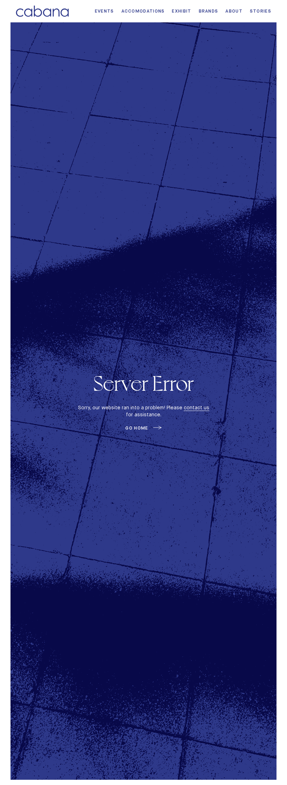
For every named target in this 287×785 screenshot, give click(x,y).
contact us (196, 407)
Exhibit (181, 11)
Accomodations (143, 11)
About (234, 11)
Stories (260, 11)
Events (104, 11)
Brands (208, 11)
